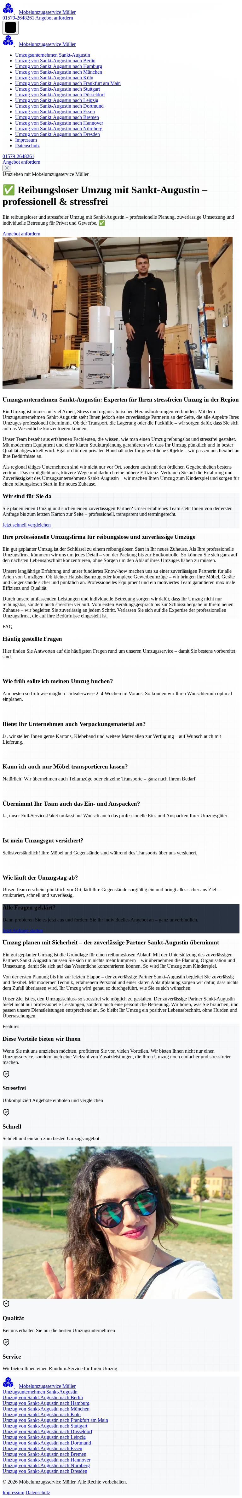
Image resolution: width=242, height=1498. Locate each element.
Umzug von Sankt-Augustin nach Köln (54, 77)
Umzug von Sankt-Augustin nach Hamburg (58, 66)
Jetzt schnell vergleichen (27, 524)
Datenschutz (27, 145)
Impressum (26, 140)
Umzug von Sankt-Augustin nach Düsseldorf (60, 94)
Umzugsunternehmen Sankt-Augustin (52, 55)
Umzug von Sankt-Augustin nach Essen (55, 111)
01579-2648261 (18, 17)
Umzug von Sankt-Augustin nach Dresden (57, 134)
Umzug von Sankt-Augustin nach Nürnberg (58, 128)
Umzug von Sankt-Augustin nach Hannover (59, 123)
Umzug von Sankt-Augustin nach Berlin (55, 60)
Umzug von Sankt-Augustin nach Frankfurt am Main (68, 83)
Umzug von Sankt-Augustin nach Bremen (57, 117)
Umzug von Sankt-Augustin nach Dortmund (59, 106)
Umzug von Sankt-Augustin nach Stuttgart (57, 89)
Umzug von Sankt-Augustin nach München (58, 72)
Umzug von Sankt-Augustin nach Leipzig (56, 100)
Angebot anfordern (54, 17)
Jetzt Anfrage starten (23, 930)
